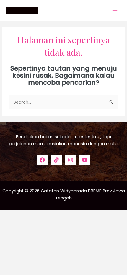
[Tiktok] (56, 160)
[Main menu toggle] (115, 10)
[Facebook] (42, 160)
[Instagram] (70, 160)
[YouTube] (84, 160)
